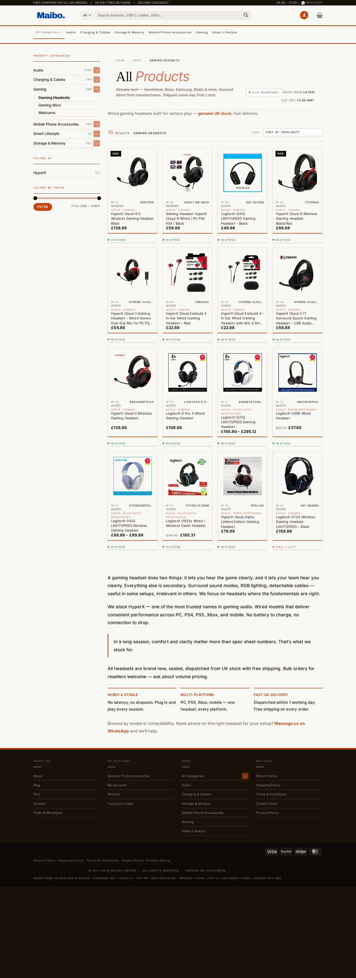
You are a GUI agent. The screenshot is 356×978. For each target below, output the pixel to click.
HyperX (39, 172)
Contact (39, 804)
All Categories (46, 32)
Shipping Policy (268, 785)
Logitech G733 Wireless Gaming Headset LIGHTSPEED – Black (295, 521)
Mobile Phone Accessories (170, 32)
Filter (42, 207)
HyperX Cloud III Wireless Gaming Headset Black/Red (296, 218)
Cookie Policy (267, 804)
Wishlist (114, 794)
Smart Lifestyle (224, 32)
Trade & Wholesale (47, 813)
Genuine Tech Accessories (129, 776)
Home (120, 60)
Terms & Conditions (271, 794)
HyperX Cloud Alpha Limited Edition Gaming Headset (240, 521)
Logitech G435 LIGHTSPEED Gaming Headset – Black (238, 218)
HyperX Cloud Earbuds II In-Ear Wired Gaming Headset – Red (186, 318)
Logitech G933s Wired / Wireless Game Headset (186, 523)
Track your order (120, 804)
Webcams (47, 112)
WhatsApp (314, 2)
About (37, 776)
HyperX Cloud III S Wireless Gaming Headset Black (132, 218)
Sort (256, 132)
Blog (36, 785)
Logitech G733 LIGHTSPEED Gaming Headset (238, 422)
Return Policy (266, 776)
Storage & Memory (130, 32)
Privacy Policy (267, 813)
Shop (137, 60)
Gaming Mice (49, 105)
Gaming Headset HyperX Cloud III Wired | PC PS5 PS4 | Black (186, 218)
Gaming (202, 32)
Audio (71, 32)
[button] (304, 15)
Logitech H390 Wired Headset (293, 415)
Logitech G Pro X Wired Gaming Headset (185, 415)
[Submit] (245, 15)
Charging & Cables (95, 32)
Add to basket (131, 236)
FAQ (36, 794)
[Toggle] (97, 70)
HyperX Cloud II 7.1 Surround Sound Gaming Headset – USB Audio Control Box (296, 318)
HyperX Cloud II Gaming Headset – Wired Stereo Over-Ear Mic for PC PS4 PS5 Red (131, 318)
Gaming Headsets (54, 97)
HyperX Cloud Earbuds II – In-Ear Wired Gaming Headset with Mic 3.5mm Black (242, 318)
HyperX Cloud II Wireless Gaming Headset (131, 415)
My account (117, 785)
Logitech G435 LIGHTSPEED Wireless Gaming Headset (129, 525)
